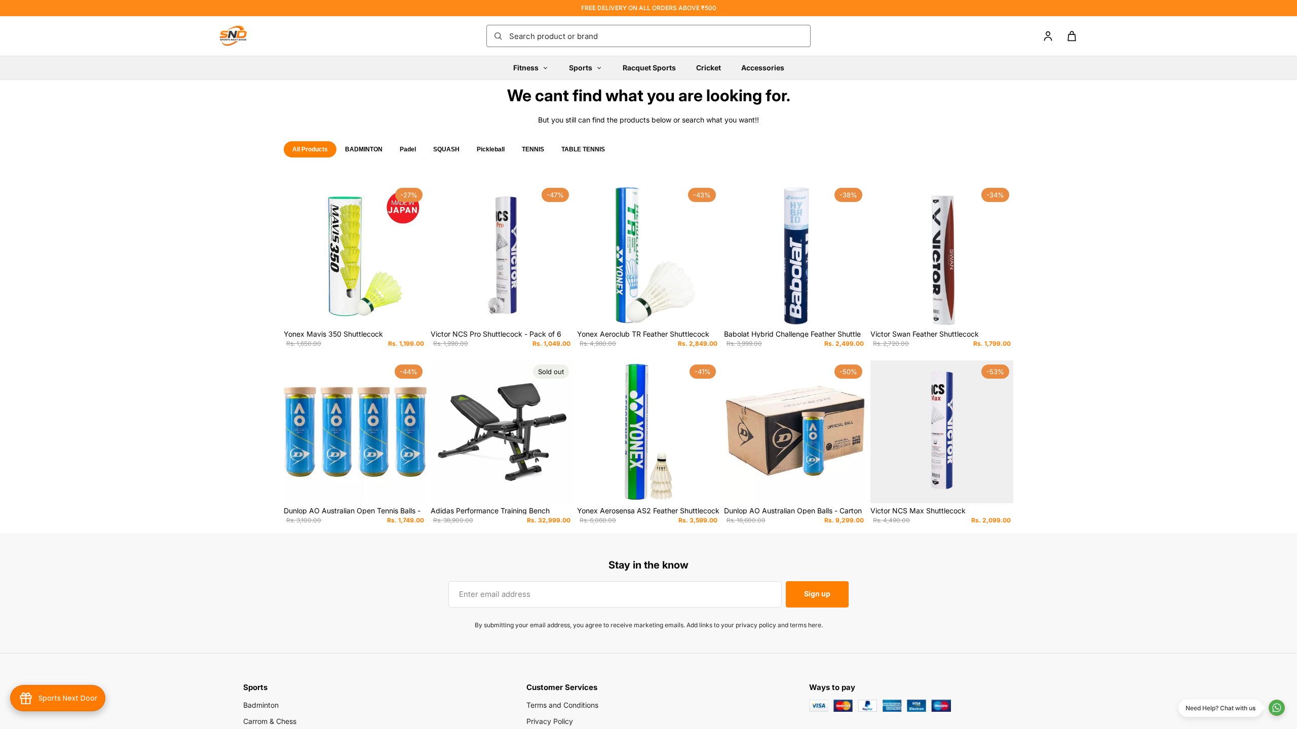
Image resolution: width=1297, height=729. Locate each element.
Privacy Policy (549, 721)
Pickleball (491, 149)
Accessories (762, 67)
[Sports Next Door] (243, 36)
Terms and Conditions (562, 705)
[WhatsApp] (1277, 708)
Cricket (708, 67)
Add (419, 310)
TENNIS (533, 149)
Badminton (261, 705)
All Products (310, 149)
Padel (408, 149)
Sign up (817, 593)
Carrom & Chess (269, 721)
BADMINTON (364, 149)
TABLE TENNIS (583, 149)
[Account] (1048, 36)
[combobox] (656, 36)
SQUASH (446, 149)
